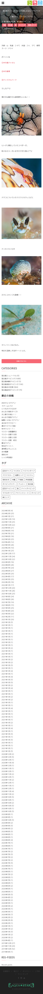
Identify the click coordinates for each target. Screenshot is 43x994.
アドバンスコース (22, 493)
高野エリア (19, 475)
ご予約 (37, 971)
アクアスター (8, 475)
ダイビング (35, 493)
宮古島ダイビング (23, 21)
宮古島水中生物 (9, 21)
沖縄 (13, 480)
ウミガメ (17, 471)
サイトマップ (23, 974)
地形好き (6, 480)
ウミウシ (29, 475)
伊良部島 (29, 480)
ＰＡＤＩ (22, 484)
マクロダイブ (8, 493)
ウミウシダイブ (29, 471)
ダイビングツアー (9, 484)
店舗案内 (6, 971)
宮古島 (30, 484)
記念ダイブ (7, 471)
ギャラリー (27, 971)
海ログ (14, 16)
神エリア (6, 497)
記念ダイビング (8, 488)
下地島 (20, 480)
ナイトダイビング (28, 488)
